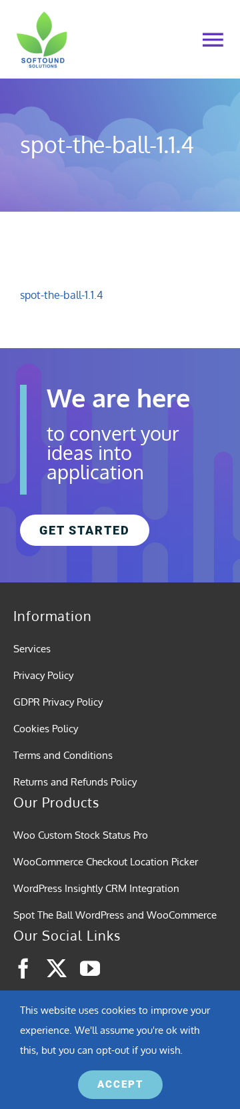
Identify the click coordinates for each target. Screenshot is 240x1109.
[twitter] (57, 969)
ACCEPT (120, 1084)
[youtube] (90, 969)
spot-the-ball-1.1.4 (61, 295)
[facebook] (23, 969)
